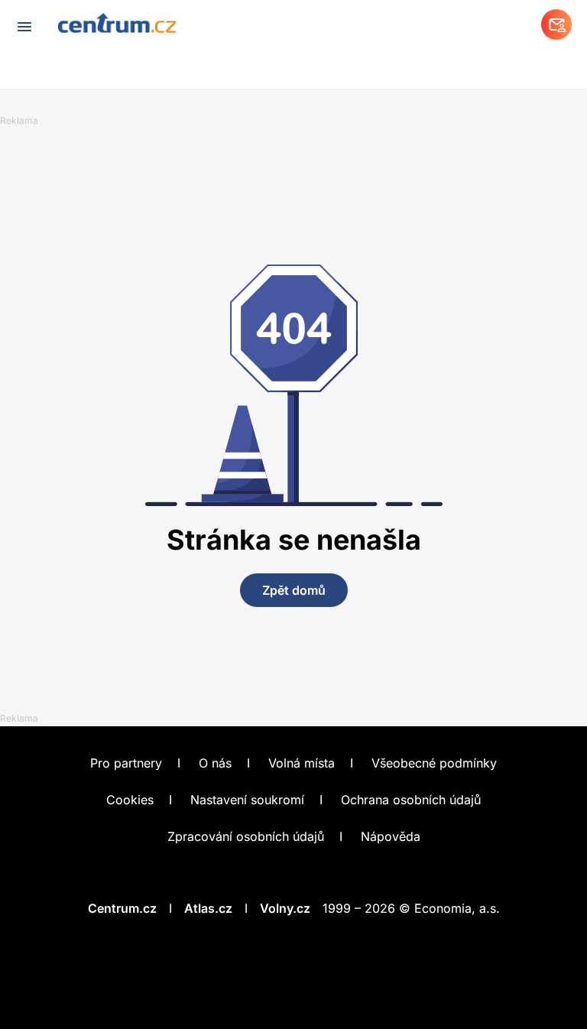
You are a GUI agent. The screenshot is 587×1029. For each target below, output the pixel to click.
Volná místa (301, 763)
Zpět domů (294, 590)
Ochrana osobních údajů (411, 799)
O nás (215, 763)
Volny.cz (285, 908)
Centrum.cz (122, 908)
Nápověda (390, 836)
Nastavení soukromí (247, 799)
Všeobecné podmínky (434, 763)
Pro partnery (126, 763)
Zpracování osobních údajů (245, 836)
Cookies (130, 799)
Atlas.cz (208, 908)
